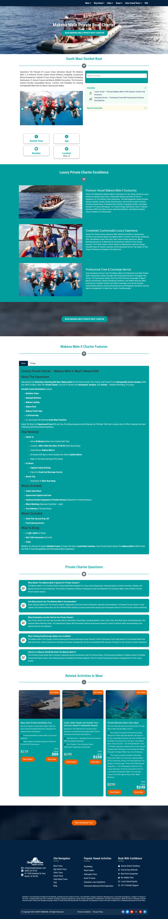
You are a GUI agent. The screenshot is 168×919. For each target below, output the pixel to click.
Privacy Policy (98, 912)
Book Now (52, 759)
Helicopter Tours (90, 874)
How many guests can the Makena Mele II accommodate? (52, 602)
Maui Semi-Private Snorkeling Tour (36, 722)
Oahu (109, 3)
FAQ (146, 3)
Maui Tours (58, 866)
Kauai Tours (58, 876)
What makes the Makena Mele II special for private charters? (54, 583)
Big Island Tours (60, 869)
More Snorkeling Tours (84, 823)
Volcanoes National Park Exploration (98, 886)
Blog (55, 886)
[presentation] (22, 109)
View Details (28, 759)
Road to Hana (89, 878)
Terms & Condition (84, 912)
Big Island (98, 3)
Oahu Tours (58, 872)
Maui (87, 3)
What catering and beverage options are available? (49, 636)
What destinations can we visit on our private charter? (51, 617)
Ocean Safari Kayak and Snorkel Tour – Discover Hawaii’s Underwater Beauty (82, 724)
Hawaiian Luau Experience (94, 882)
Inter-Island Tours (132, 3)
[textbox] (116, 76)
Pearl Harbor (89, 870)
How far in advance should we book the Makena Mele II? (52, 652)
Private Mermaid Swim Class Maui (123, 722)
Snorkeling (88, 866)
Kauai (118, 3)
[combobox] (116, 75)
